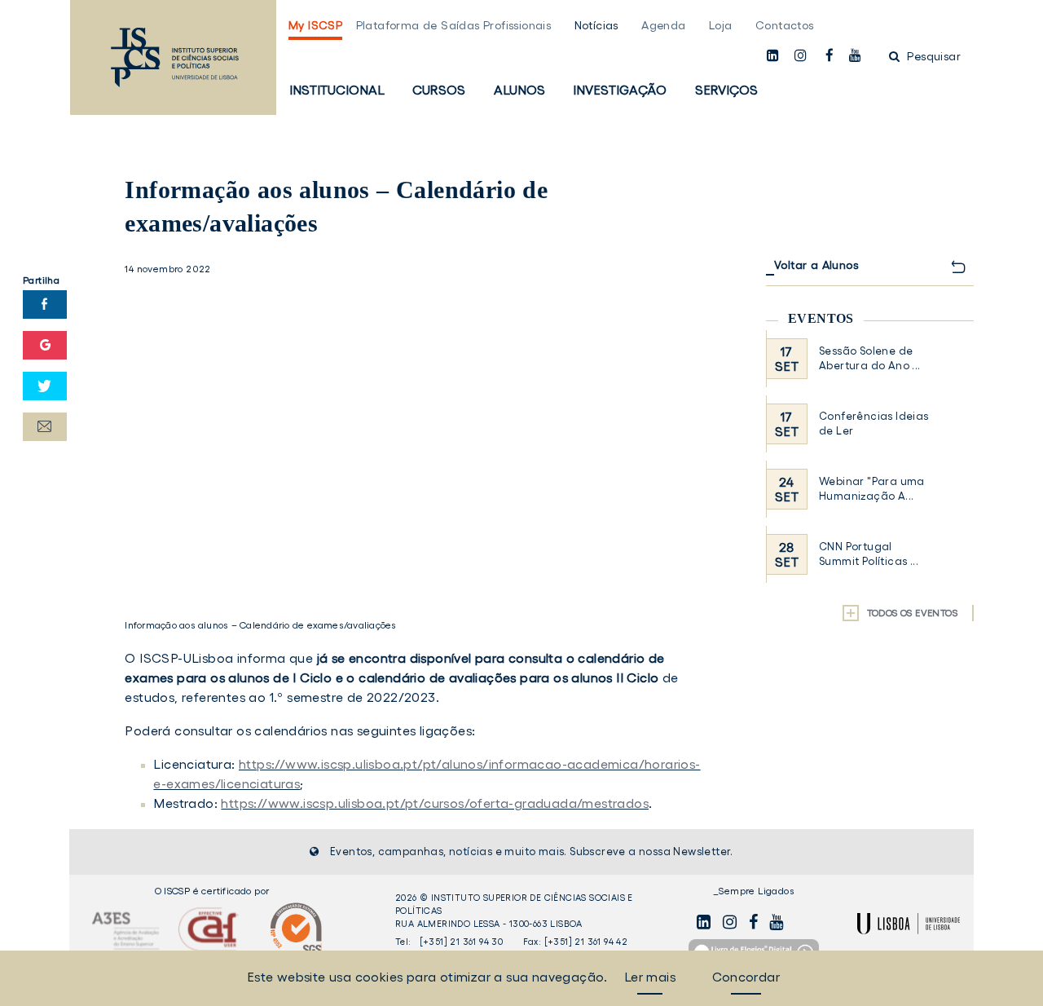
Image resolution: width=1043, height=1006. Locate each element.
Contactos (784, 25)
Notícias (596, 25)
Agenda (663, 25)
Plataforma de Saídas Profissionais (454, 25)
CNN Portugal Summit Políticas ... (868, 554)
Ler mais (650, 976)
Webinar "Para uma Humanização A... (872, 488)
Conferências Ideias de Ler (874, 423)
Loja (721, 25)
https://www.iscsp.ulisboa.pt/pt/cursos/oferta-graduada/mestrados (435, 803)
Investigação (620, 89)
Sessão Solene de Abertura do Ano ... (870, 358)
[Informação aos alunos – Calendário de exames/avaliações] (417, 442)
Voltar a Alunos (816, 264)
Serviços (726, 89)
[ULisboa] (908, 923)
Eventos (821, 318)
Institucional (337, 89)
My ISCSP (315, 25)
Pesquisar (932, 56)
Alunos (519, 89)
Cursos (438, 89)
